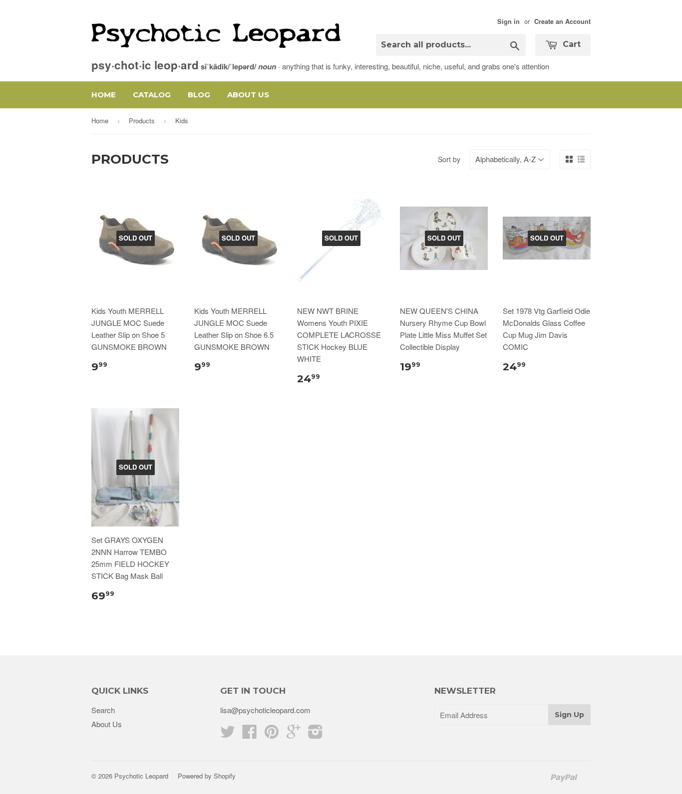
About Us (248, 94)
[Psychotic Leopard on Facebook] (249, 734)
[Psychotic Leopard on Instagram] (315, 734)
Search (103, 710)
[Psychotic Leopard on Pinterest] (271, 734)
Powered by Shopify (207, 776)
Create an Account (562, 21)
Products (142, 120)
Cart (570, 44)
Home (103, 94)
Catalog (152, 94)
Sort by (449, 159)
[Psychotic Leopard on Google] (293, 734)
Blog (199, 94)
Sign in (508, 21)
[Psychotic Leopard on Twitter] (227, 734)
